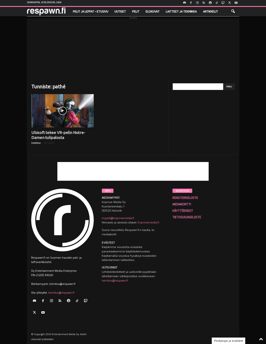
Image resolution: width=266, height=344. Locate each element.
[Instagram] (197, 3)
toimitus (36, 143)
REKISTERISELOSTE (185, 198)
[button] (233, 11)
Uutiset (120, 11)
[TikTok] (216, 3)
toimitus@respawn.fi (61, 292)
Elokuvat (153, 11)
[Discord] (184, 3)
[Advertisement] (133, 48)
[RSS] (203, 3)
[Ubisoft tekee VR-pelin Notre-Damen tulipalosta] (62, 110)
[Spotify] (210, 3)
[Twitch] (223, 3)
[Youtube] (236, 3)
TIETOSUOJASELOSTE (186, 217)
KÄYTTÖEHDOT (182, 211)
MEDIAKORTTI (181, 204)
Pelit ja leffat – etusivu (90, 11)
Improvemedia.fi (148, 222)
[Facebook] (190, 3)
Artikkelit (210, 11)
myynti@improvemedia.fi (118, 218)
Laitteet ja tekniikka (181, 11)
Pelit (135, 11)
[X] (229, 3)
